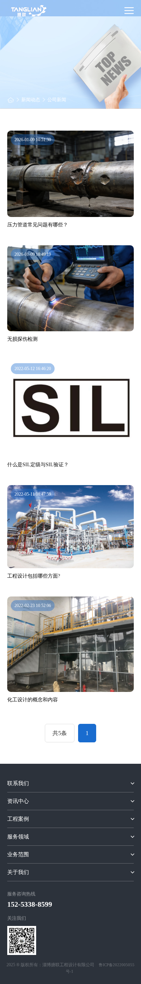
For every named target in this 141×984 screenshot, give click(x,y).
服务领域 (18, 837)
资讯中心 (18, 801)
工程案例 (18, 819)
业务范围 (18, 854)
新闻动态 (30, 99)
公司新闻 (56, 99)
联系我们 (18, 783)
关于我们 (18, 872)
